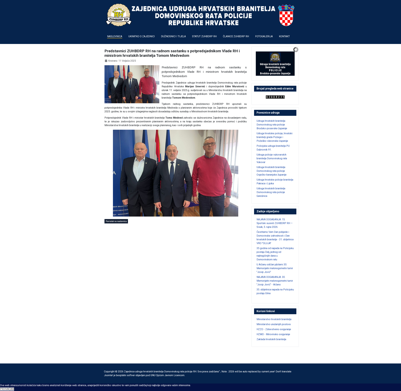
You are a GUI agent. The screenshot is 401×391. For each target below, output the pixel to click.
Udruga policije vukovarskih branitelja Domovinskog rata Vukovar (272, 158)
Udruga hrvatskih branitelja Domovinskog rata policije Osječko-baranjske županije (271, 171)
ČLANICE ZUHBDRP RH (236, 36)
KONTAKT (284, 36)
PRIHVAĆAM (7, 389)
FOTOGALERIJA (264, 36)
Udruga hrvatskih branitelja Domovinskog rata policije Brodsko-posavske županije (272, 124)
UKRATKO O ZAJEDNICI (141, 36)
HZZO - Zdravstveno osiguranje (274, 329)
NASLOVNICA (114, 36)
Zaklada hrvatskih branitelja (271, 339)
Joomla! (108, 375)
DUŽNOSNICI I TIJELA (173, 36)
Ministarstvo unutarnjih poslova (274, 324)
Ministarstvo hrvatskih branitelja (274, 319)
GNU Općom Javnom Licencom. (168, 375)
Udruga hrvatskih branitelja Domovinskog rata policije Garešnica (271, 192)
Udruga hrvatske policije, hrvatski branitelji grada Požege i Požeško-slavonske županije (274, 137)
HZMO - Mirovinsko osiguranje (273, 334)
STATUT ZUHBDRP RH (204, 36)
